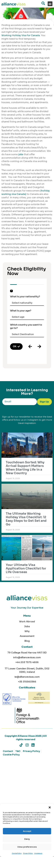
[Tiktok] (21, 745)
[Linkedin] (33, 745)
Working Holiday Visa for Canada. (20, 35)
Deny (27, 839)
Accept (27, 831)
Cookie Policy (17, 853)
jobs (20, 154)
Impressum (38, 853)
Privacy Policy (28, 853)
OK (14, 346)
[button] (49, 807)
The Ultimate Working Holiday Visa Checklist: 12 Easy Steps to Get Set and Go (26, 519)
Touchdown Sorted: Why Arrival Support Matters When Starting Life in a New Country (25, 467)
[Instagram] (27, 745)
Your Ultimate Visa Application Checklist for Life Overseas (26, 568)
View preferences (27, 846)
